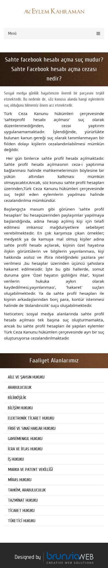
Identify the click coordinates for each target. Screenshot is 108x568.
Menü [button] (12, 33)
